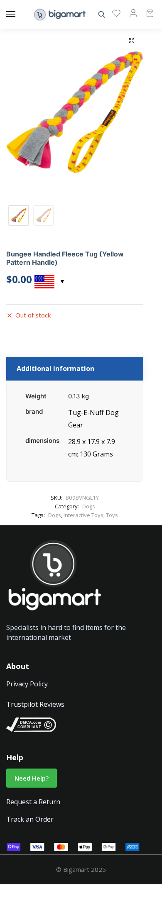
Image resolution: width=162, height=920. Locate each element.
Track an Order (30, 819)
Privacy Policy (27, 683)
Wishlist (116, 13)
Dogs (88, 506)
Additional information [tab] (55, 368)
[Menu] (18, 14)
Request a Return (33, 801)
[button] (131, 40)
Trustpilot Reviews (35, 704)
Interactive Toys (83, 515)
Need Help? (32, 778)
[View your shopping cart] (146, 9)
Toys (112, 515)
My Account (133, 13)
